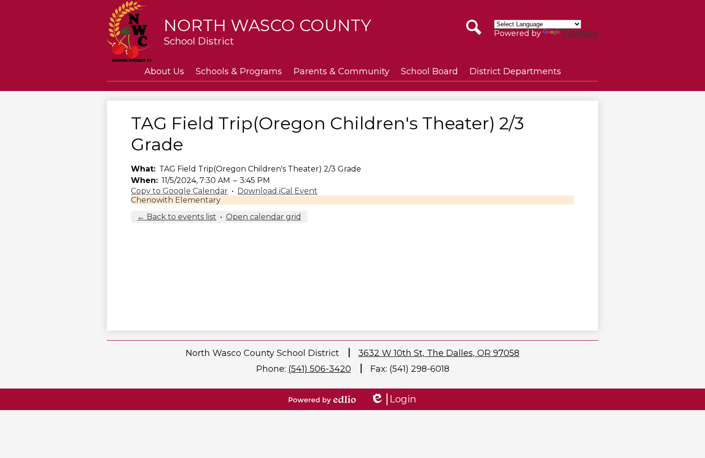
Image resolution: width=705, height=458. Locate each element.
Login (393, 399)
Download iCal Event (277, 190)
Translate (580, 33)
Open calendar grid (263, 216)
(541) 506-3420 (319, 369)
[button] (164, 71)
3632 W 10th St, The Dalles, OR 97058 (438, 353)
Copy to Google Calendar (179, 190)
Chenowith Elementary (176, 200)
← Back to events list (176, 216)
